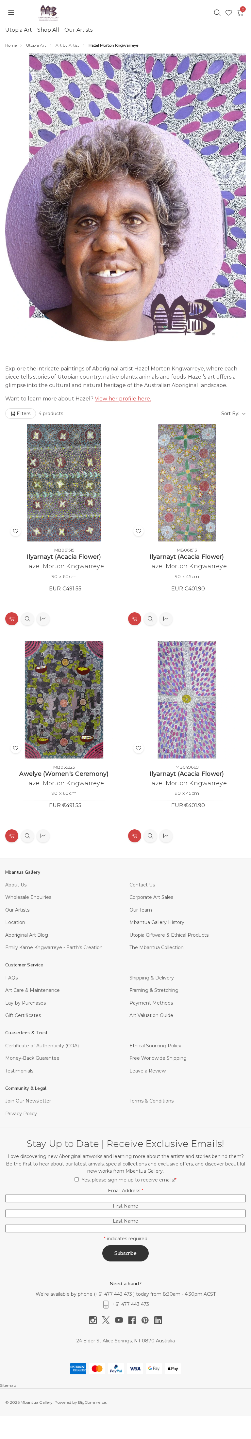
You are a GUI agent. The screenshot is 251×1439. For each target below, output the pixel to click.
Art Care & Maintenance (32, 990)
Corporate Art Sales (151, 897)
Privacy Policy (21, 1114)
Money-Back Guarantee (32, 1058)
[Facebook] (134, 1320)
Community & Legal (25, 1088)
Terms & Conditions (151, 1101)
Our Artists (78, 30)
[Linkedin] (158, 1320)
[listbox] (157, 413)
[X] (108, 1320)
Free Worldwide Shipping (158, 1058)
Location (15, 922)
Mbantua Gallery (22, 872)
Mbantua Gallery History (156, 922)
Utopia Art (18, 30)
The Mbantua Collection (156, 947)
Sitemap (8, 1385)
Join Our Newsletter (28, 1101)
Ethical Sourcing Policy (155, 1046)
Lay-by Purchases (25, 1003)
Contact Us (142, 885)
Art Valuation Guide (151, 1015)
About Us (15, 885)
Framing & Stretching (153, 990)
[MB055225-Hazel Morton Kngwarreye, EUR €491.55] (64, 700)
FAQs (11, 978)
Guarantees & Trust (26, 1033)
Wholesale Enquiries (28, 897)
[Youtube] (121, 1320)
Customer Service (24, 965)
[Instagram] (95, 1320)
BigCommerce (92, 1402)
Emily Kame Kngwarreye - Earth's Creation (54, 947)
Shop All (48, 30)
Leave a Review (147, 1071)
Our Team (140, 910)
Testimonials (19, 1071)
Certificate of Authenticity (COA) (42, 1046)
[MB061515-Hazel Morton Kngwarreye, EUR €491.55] (64, 482)
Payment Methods (151, 1003)
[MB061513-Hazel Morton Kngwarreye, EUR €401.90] (187, 482)
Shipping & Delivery (151, 978)
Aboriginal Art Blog (26, 935)
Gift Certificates (23, 1015)
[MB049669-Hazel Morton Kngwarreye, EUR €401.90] (187, 700)
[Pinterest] (147, 1320)
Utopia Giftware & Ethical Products (169, 935)
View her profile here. (123, 399)
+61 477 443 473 (114, 1294)
